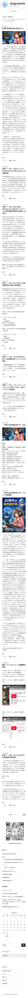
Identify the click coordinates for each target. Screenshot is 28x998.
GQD (5, 336)
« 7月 (7, 936)
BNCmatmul (22, 180)
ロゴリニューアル (7, 890)
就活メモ (4, 980)
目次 (3, 445)
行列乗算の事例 (8, 364)
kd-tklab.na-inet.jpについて (9, 871)
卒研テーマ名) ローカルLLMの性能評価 (12, 896)
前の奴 (20, 298)
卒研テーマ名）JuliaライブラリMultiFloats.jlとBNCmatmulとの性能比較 (14, 171)
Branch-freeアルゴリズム (8, 288)
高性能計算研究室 (17, 4)
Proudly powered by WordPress (10, 994)
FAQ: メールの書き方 (9, 867)
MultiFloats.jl (15, 180)
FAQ (3, 857)
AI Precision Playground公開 (9, 893)
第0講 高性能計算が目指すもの (13, 28)
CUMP (6, 342)
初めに (4, 443)
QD (5, 319)
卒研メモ (4, 977)
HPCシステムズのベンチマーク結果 (11, 264)
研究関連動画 (5, 877)
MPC (14, 325)
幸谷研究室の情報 (7, 874)
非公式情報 (15, 232)
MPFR (11, 325)
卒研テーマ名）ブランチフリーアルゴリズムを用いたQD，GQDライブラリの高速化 (14, 387)
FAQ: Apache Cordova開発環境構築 (13, 859)
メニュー (15, 11)
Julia (9, 180)
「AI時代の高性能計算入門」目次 (14, 425)
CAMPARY (7, 321)
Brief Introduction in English (9, 853)
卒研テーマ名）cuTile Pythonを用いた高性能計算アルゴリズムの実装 (14, 359)
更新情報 (4, 983)
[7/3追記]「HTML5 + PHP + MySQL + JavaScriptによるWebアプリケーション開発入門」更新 (13, 901)
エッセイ (4, 974)
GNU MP (6, 325)
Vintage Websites (6, 970)
